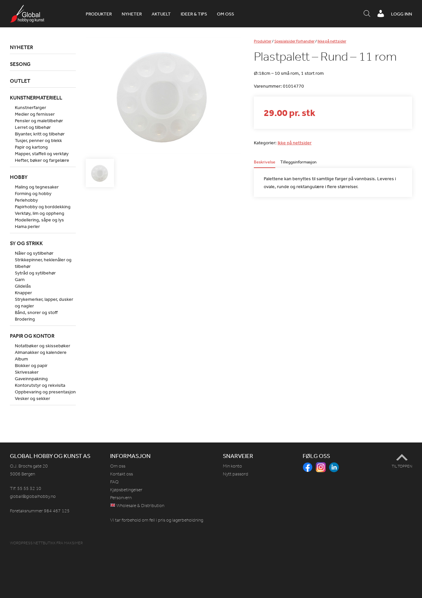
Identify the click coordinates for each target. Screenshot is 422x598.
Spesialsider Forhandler (294, 41)
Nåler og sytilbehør (34, 253)
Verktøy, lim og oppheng (39, 213)
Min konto (232, 466)
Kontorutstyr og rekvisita (40, 385)
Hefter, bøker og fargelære (42, 160)
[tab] (264, 164)
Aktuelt (161, 14)
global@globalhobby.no (33, 496)
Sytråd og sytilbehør (35, 273)
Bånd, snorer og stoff (36, 312)
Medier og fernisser (35, 114)
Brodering (25, 319)
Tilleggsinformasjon (298, 162)
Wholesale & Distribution (139, 505)
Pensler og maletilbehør (39, 121)
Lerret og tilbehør (33, 127)
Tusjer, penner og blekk (38, 140)
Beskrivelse (264, 162)
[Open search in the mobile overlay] (367, 13)
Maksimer (73, 543)
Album (21, 359)
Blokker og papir (31, 365)
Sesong (20, 64)
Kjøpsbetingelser (126, 490)
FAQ (114, 482)
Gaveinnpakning (31, 379)
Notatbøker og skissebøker (42, 346)
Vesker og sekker (32, 398)
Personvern (121, 497)
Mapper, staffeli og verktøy (42, 154)
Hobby (19, 177)
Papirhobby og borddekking (43, 207)
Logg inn (401, 14)
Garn (20, 279)
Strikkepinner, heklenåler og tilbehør (43, 263)
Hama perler (27, 226)
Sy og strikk (26, 243)
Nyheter (132, 14)
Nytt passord (235, 474)
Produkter (99, 14)
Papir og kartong (31, 147)
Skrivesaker (27, 372)
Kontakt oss (121, 474)
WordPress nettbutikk (33, 543)
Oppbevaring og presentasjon (45, 392)
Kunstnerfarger (30, 107)
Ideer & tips (194, 14)
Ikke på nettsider (331, 41)
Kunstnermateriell (36, 97)
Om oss (225, 14)
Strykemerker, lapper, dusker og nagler (44, 302)
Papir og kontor (32, 335)
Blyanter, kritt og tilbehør (40, 134)
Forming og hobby (33, 193)
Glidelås (23, 286)
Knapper (23, 293)
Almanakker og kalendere (41, 352)
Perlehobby (26, 200)
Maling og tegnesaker (37, 187)
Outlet (20, 80)
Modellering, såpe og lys (39, 220)
